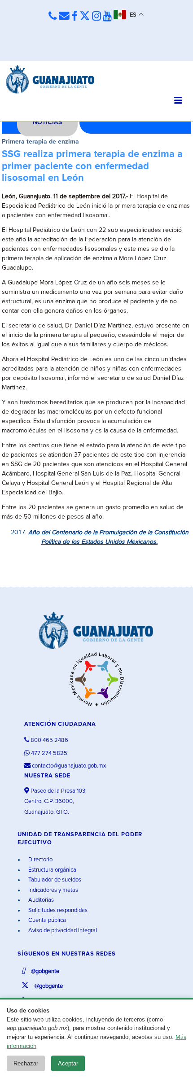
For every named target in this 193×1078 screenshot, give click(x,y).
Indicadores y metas (52, 890)
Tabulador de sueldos (54, 880)
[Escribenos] (64, 16)
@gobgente (44, 971)
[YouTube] (107, 16)
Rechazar (25, 1063)
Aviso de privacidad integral (62, 931)
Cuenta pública (46, 920)
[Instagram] (96, 16)
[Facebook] (74, 16)
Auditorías (40, 900)
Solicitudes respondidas (57, 910)
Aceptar (68, 1063)
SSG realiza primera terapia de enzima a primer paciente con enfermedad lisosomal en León (92, 166)
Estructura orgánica (51, 870)
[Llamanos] (52, 16)
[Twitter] (84, 16)
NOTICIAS (47, 122)
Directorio (40, 860)
